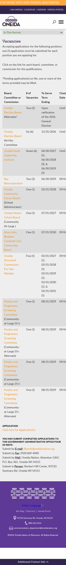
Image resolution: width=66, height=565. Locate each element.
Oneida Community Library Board (12, 193)
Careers (41, 10)
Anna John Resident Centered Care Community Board (12, 241)
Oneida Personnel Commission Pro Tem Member (11, 264)
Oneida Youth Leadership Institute (12, 155)
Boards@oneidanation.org (39, 449)
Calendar (29, 10)
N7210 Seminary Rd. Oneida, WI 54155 (35, 518)
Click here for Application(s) (18, 430)
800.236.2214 (34, 523)
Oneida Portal (55, 10)
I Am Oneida (16, 10)
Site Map (20, 511)
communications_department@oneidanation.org (35, 528)
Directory (30, 511)
